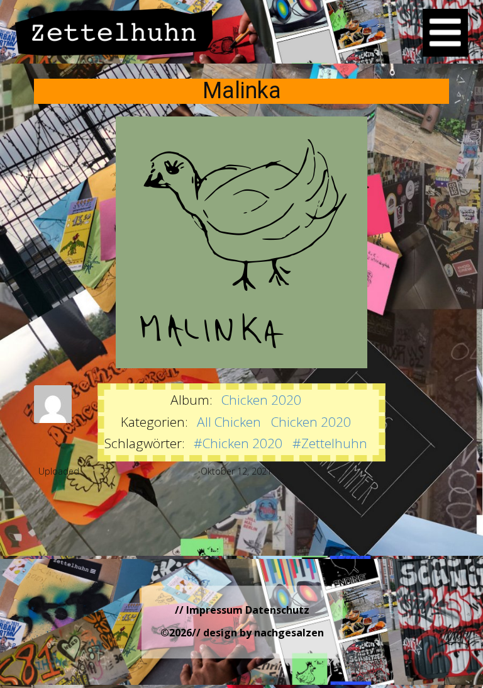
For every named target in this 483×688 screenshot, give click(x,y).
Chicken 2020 (261, 400)
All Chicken (229, 422)
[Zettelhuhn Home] (114, 32)
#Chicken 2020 (238, 443)
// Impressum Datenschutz (242, 610)
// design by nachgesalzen (258, 633)
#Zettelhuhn (329, 443)
